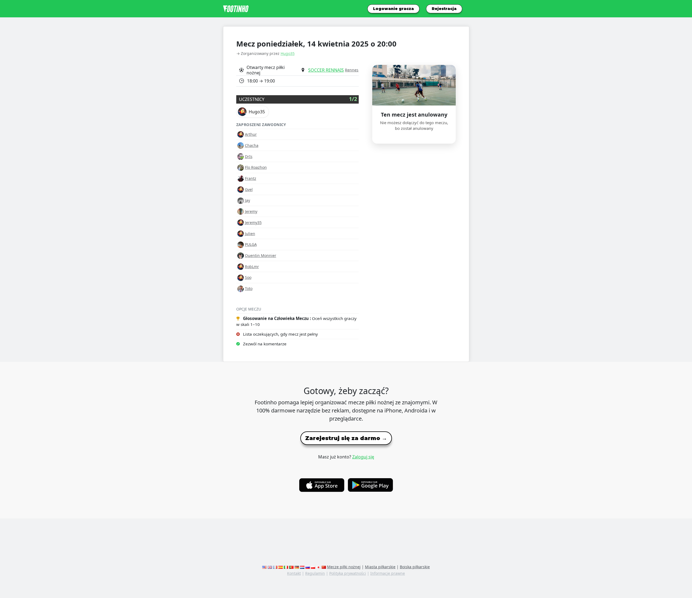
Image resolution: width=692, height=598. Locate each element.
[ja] (318, 566)
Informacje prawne (387, 573)
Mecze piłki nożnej (344, 566)
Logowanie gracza (393, 8)
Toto (248, 288)
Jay (247, 200)
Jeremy (251, 211)
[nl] (302, 566)
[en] (264, 566)
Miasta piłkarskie (380, 566)
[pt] (291, 566)
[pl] (313, 566)
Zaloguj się (363, 457)
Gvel (249, 189)
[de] (297, 566)
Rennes (351, 69)
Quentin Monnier (260, 255)
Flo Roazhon (256, 167)
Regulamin (315, 573)
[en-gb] (270, 566)
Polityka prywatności (347, 573)
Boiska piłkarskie (415, 566)
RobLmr (252, 266)
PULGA (251, 244)
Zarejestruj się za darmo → (346, 438)
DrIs (248, 156)
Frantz (250, 178)
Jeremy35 (253, 222)
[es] (280, 566)
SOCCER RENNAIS (326, 70)
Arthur (251, 134)
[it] (286, 566)
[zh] (324, 566)
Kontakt (294, 573)
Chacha (251, 145)
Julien (250, 233)
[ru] (307, 566)
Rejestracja (444, 8)
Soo (248, 277)
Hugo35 (288, 53)
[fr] (275, 566)
